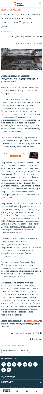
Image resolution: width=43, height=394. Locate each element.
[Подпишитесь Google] (3, 364)
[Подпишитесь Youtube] (19, 364)
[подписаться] (9, 370)
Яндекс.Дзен (31, 321)
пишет (31, 91)
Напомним (6, 138)
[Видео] (26, 391)
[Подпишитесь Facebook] (9, 364)
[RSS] (35, 364)
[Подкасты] (3, 370)
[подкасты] (16, 391)
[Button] (16, 36)
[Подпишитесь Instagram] (30, 364)
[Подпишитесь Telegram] (25, 364)
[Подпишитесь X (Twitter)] (14, 364)
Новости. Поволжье (11, 10)
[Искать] (36, 391)
